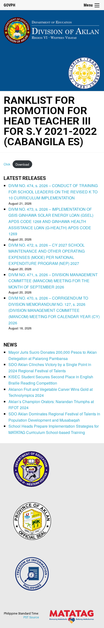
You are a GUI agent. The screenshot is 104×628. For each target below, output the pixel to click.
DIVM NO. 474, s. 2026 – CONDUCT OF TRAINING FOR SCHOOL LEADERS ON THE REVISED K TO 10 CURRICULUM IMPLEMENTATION (53, 192)
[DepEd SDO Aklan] (52, 29)
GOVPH (9, 5)
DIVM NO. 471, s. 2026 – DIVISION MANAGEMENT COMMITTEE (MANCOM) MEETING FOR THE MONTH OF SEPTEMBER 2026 (53, 281)
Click (7, 164)
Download (22, 164)
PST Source (31, 617)
